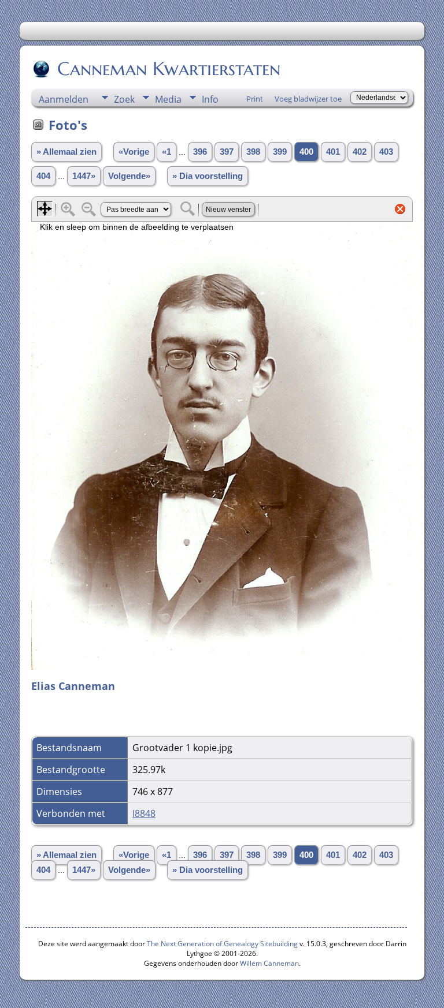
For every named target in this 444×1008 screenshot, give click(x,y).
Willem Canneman (269, 963)
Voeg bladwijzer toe (308, 99)
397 (227, 151)
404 (43, 176)
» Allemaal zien (66, 151)
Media (168, 99)
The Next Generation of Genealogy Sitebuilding (222, 944)
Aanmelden (63, 99)
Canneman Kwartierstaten (168, 68)
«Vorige (134, 151)
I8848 (144, 813)
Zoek (124, 99)
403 (386, 151)
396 (200, 151)
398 (253, 151)
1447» (83, 176)
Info (210, 99)
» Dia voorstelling (207, 176)
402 (360, 151)
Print (254, 99)
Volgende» (129, 176)
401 (333, 151)
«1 (166, 151)
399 (280, 151)
